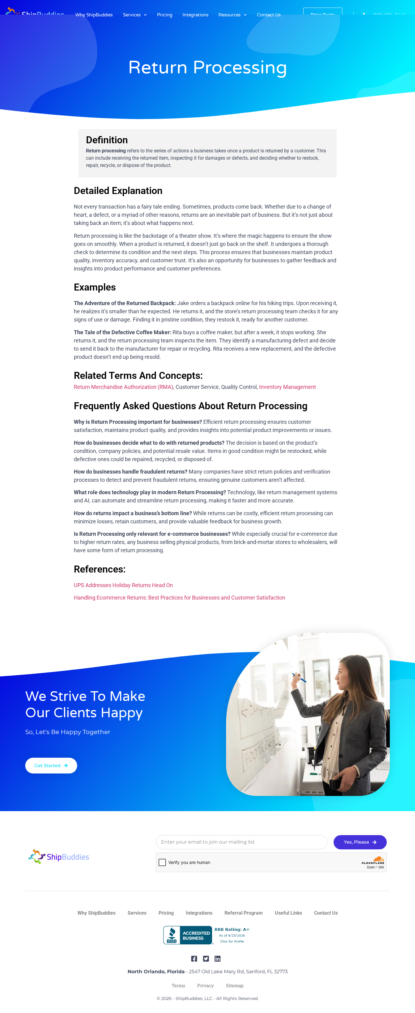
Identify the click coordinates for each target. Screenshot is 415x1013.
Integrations (195, 15)
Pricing (164, 15)
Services (132, 15)
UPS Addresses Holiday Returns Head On (123, 585)
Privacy (205, 985)
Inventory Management (287, 387)
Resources (229, 15)
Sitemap (235, 985)
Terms (178, 985)
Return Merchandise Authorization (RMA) (123, 387)
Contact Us (269, 15)
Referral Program (244, 913)
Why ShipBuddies (94, 15)
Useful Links (288, 913)
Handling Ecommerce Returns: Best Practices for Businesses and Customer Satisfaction (179, 597)
